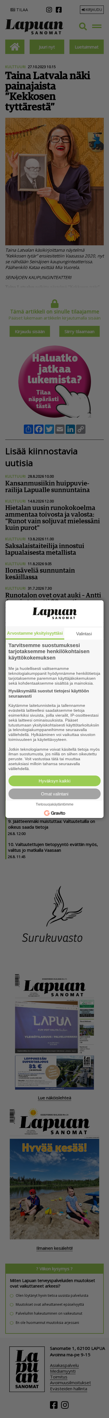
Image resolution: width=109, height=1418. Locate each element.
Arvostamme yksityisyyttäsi (35, 632)
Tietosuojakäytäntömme (55, 804)
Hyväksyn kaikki (54, 780)
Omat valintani (54, 793)
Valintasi (84, 633)
